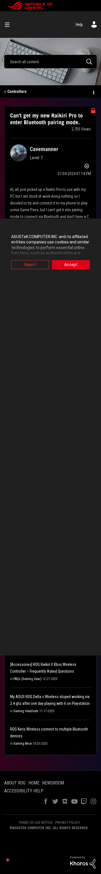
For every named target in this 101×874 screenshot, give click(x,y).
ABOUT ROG (15, 783)
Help (79, 24)
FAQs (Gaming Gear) (27, 679)
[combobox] (50, 61)
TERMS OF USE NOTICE (35, 822)
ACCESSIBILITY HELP (23, 791)
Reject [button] (30, 264)
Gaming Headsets (25, 711)
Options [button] (93, 92)
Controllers (17, 91)
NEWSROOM (53, 783)
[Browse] (9, 25)
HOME (33, 783)
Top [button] (7, 860)
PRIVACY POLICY (67, 822)
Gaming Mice (22, 744)
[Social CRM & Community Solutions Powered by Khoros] (82, 862)
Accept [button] (70, 264)
